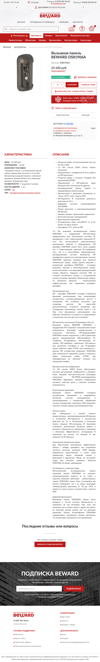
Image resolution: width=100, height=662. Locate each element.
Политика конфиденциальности (75, 642)
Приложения (61, 36)
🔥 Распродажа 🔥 (19, 36)
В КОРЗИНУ (72, 85)
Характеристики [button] (62, 115)
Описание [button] (85, 115)
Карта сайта (20, 638)
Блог (64, 635)
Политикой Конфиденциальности (62, 594)
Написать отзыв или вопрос (50, 544)
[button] (58, 3)
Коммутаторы (15, 40)
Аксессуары (85, 40)
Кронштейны (55, 40)
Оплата (65, 621)
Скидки (65, 638)
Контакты (78, 22)
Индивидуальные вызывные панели (25, 193)
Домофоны (36, 36)
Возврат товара (68, 625)
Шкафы (42, 40)
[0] (92, 28)
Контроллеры (70, 40)
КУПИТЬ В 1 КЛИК (88, 85)
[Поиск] (5, 29)
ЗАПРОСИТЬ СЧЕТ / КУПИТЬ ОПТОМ (75, 91)
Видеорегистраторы (80, 36)
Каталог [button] (21, 22)
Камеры (48, 36)
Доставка (66, 617)
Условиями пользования (47, 597)
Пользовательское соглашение (28, 646)
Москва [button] (69, 124)
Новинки (63, 22)
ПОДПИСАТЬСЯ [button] (74, 589)
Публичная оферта (23, 642)
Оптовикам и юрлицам (42, 22)
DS (13, 190)
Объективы (30, 40)
